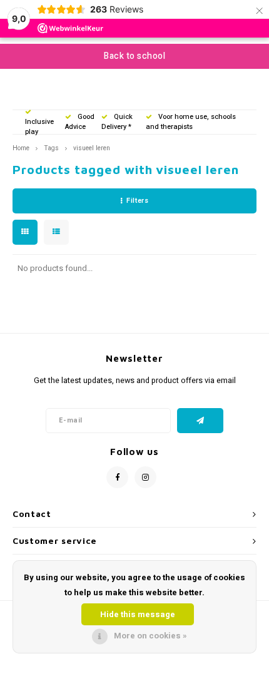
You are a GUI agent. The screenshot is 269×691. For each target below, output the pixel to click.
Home (21, 148)
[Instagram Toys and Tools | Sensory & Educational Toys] (145, 477)
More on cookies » (150, 636)
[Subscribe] (200, 420)
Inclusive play (39, 126)
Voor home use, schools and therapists (191, 121)
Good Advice (79, 121)
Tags (51, 148)
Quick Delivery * (117, 121)
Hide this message (137, 614)
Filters (137, 200)
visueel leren (91, 148)
